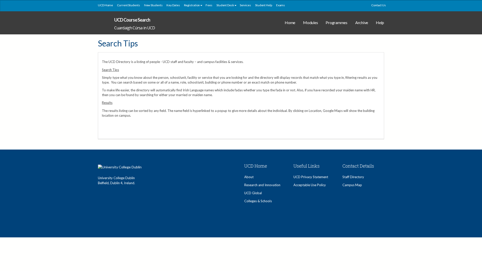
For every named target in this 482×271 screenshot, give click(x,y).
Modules (310, 22)
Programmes (336, 22)
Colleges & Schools (258, 201)
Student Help (263, 5)
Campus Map (352, 185)
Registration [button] (192, 5)
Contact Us (378, 5)
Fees (209, 5)
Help (380, 22)
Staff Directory (353, 177)
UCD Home (105, 5)
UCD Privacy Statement (310, 177)
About (249, 177)
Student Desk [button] (225, 5)
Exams (280, 5)
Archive (361, 22)
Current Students (128, 5)
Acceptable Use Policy (309, 185)
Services (245, 5)
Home (290, 22)
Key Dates (173, 5)
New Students (153, 5)
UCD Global (253, 193)
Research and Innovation (262, 185)
